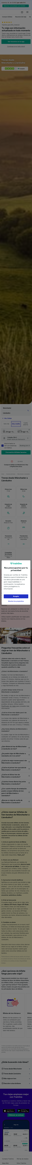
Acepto (16, 596)
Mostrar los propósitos (16, 601)
